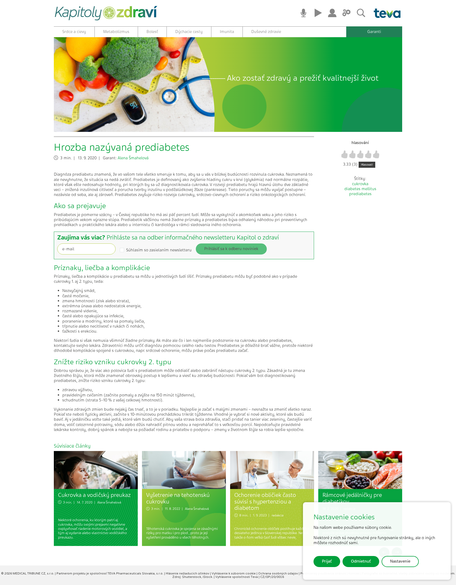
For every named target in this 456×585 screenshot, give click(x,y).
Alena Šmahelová (133, 158)
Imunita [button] (227, 31)
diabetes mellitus (360, 188)
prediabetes (360, 193)
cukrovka (360, 183)
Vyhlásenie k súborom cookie (234, 573)
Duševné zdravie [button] (266, 31)
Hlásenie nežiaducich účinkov (188, 573)
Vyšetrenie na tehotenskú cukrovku (178, 498)
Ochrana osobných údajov (278, 573)
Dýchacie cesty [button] (189, 31)
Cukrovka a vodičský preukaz (94, 494)
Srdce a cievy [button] (74, 31)
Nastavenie (400, 561)
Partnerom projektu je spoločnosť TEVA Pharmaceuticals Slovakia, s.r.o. (110, 573)
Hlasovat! (367, 164)
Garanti (374, 31)
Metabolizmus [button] (116, 31)
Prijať (327, 561)
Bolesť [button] (152, 31)
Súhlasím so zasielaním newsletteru (159, 250)
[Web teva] (385, 13)
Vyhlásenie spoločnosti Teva (237, 577)
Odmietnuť (361, 561)
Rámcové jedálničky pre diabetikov (352, 498)
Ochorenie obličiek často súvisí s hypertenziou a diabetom (265, 501)
